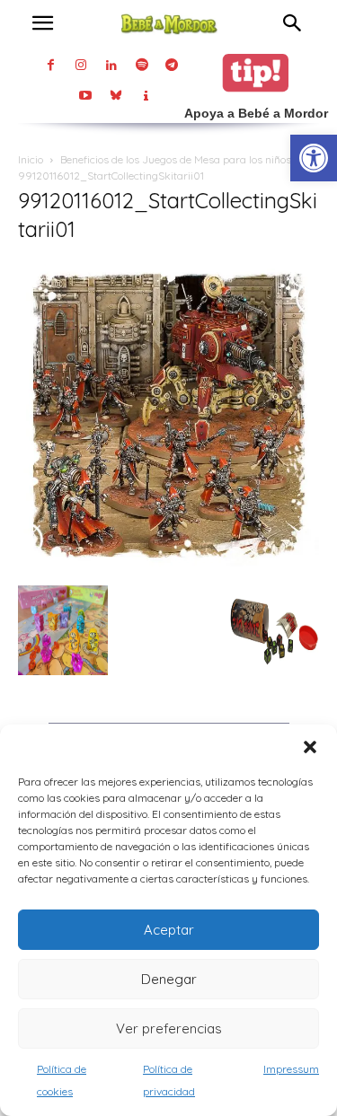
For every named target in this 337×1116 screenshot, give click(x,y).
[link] (313, 158)
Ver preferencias (169, 1028)
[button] (310, 747)
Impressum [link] (291, 1069)
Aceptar (169, 929)
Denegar (169, 979)
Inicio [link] (30, 159)
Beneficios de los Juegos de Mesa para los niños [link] (175, 159)
